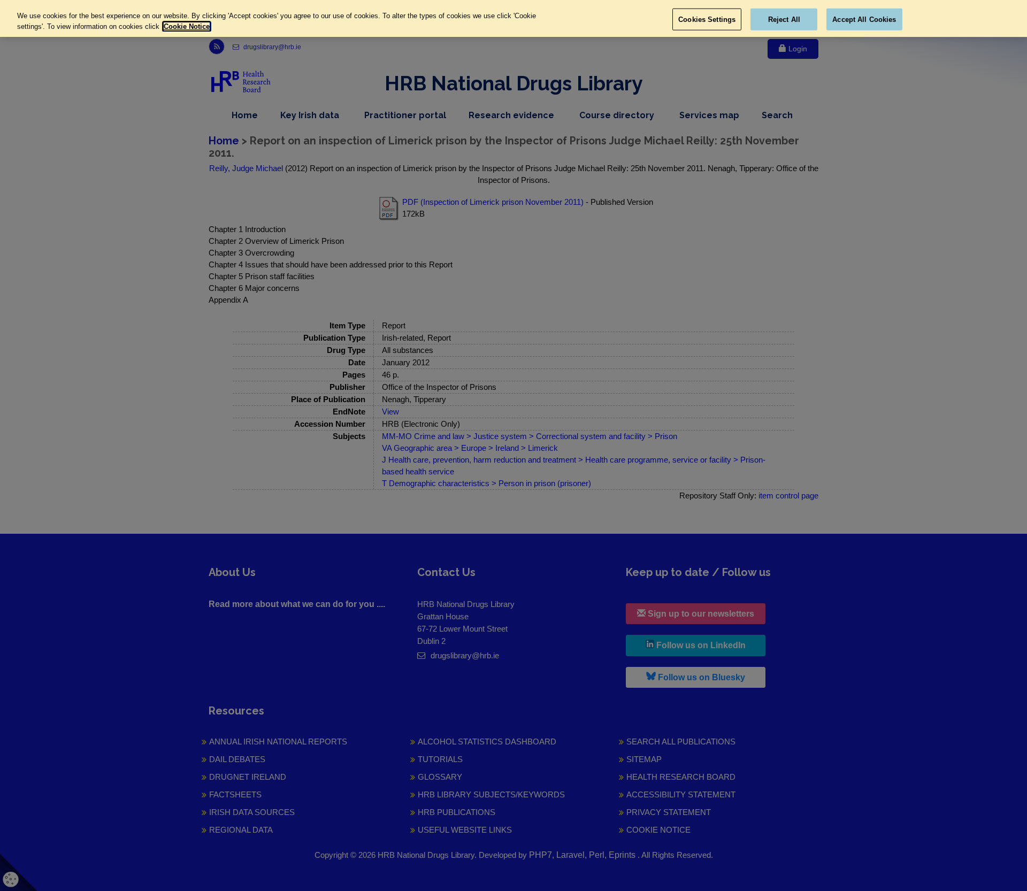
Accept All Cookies (864, 19)
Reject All (784, 19)
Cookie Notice (187, 26)
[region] (513, 18)
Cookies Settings (706, 19)
